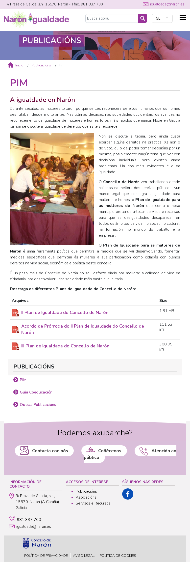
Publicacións (86, 491)
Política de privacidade (46, 555)
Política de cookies (118, 555)
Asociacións (86, 497)
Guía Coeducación (36, 392)
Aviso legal (84, 555)
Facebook (127, 494)
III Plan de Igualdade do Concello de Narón (65, 346)
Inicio (19, 65)
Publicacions (41, 65)
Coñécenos (109, 451)
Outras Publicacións (38, 404)
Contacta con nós (50, 451)
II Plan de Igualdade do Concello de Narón (64, 312)
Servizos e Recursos (93, 503)
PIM (23, 380)
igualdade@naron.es (167, 4)
